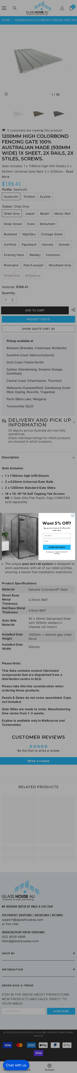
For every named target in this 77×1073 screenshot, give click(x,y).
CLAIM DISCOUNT (57, 547)
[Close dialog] (72, 515)
